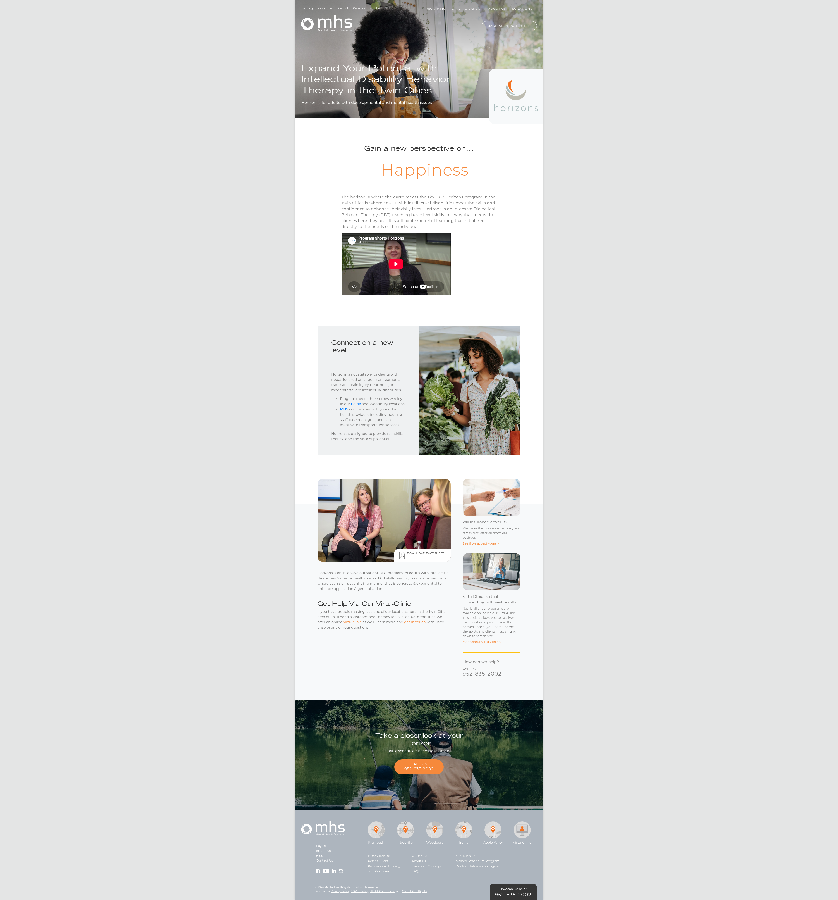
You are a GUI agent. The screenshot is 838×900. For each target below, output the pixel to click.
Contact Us (324, 860)
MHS (344, 409)
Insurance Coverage (427, 866)
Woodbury (434, 842)
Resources (325, 8)
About (497, 8)
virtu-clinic (352, 622)
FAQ (415, 871)
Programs (435, 8)
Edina (356, 404)
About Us (419, 861)
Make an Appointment (509, 26)
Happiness (419, 171)
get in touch (415, 622)
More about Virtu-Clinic (480, 642)
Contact (376, 8)
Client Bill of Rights (414, 891)
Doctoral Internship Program (478, 866)
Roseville (405, 842)
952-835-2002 (482, 674)
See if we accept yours (480, 543)
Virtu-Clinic (522, 842)
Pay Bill (342, 8)
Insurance (323, 851)
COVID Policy (359, 891)
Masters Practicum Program (478, 861)
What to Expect (467, 8)
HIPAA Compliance (382, 891)
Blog (319, 856)
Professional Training (384, 866)
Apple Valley (493, 842)
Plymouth (376, 842)
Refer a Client (378, 861)
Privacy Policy (340, 891)
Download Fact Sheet (425, 553)
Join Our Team (379, 871)
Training (307, 8)
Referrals (359, 8)
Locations (522, 8)
